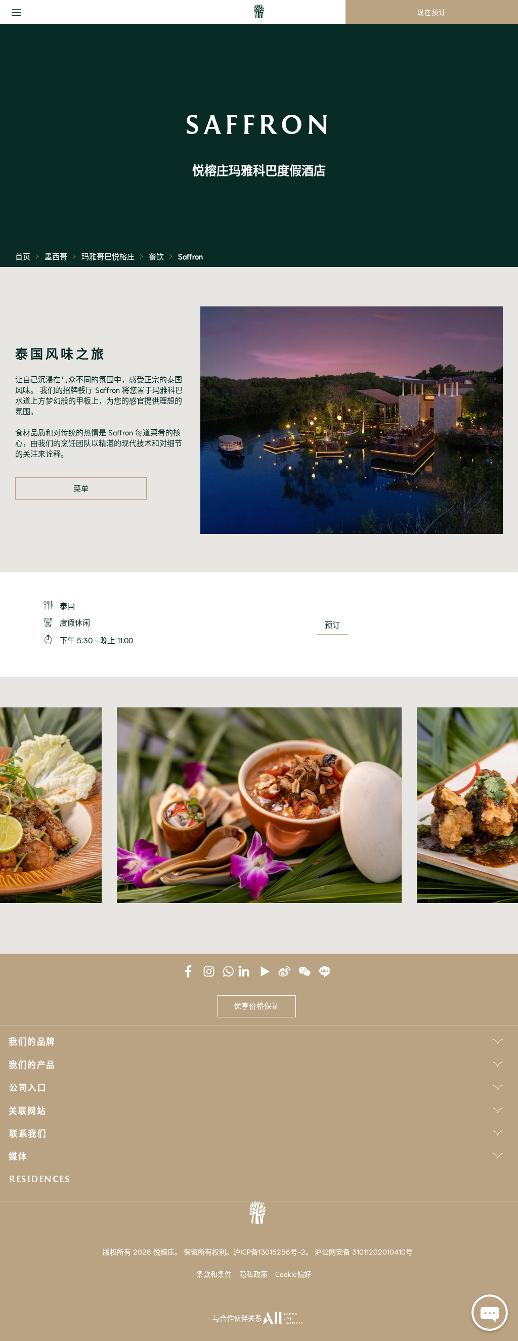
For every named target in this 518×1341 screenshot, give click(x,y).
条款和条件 (214, 1273)
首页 (22, 256)
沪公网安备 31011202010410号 (364, 1251)
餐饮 (156, 256)
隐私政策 (253, 1273)
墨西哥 (56, 256)
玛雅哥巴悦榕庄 (108, 256)
